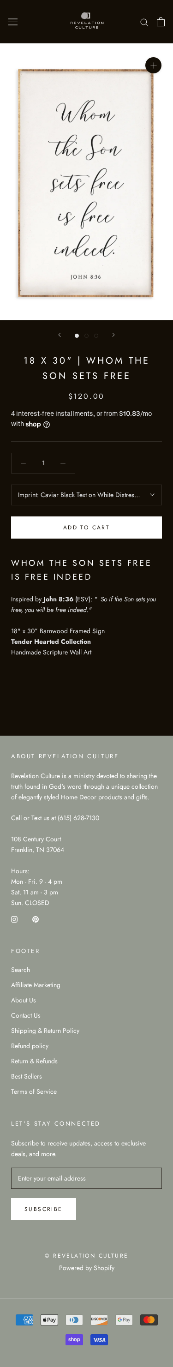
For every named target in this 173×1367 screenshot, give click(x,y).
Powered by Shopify (86, 1267)
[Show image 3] (96, 336)
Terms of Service (34, 1091)
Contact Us (26, 1015)
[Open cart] (161, 21)
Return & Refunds (34, 1061)
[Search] (144, 21)
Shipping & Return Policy (45, 1030)
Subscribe (43, 1209)
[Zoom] (153, 65)
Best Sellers (26, 1076)
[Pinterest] (35, 918)
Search (20, 969)
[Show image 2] (86, 336)
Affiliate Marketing (35, 984)
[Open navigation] (13, 21)
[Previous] (59, 335)
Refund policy (29, 1045)
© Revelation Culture (87, 1256)
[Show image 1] (77, 336)
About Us (23, 1000)
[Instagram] (14, 918)
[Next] (113, 335)
